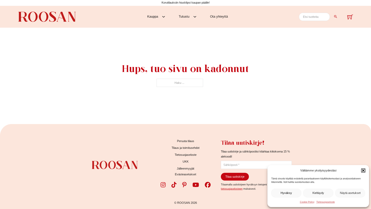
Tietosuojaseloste (325, 202)
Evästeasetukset (185, 174)
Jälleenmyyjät (185, 168)
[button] (363, 170)
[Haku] (335, 17)
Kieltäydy (318, 192)
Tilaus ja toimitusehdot (185, 147)
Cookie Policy (307, 202)
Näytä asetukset (350, 192)
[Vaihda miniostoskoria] (350, 17)
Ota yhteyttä (219, 16)
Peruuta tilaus (185, 141)
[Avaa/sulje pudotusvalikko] (163, 16)
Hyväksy (286, 192)
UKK (186, 161)
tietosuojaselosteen (232, 188)
